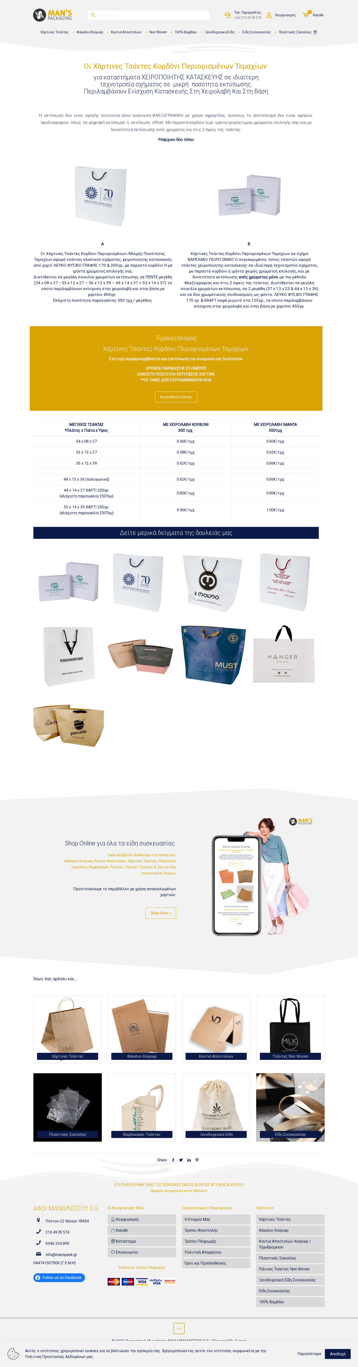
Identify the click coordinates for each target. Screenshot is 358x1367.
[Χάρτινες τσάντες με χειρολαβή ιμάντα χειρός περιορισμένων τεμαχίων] (283, 654)
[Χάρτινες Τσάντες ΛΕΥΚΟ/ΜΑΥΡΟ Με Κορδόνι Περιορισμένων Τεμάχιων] (212, 582)
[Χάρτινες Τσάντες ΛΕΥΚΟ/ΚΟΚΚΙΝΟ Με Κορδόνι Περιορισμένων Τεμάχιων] (283, 582)
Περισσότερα (309, 1353)
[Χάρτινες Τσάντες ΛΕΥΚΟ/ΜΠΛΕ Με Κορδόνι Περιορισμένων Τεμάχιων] (140, 582)
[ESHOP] (315, 32)
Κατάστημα (126, 1241)
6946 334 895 (57, 1243)
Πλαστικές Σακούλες (277, 1258)
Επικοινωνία (127, 1252)
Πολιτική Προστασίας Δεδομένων (55, 1356)
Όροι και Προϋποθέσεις (205, 1263)
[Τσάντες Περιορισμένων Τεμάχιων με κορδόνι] (68, 654)
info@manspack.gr (61, 1254)
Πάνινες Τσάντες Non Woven (284, 1269)
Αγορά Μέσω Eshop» (176, 397)
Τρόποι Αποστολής (201, 1230)
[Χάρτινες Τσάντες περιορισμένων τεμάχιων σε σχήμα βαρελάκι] (68, 725)
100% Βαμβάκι (271, 1302)
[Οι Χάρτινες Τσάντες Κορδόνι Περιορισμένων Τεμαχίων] (68, 582)
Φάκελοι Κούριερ (274, 1230)
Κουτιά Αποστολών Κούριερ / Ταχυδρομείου (285, 1244)
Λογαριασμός (285, 15)
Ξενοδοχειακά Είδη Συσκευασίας (287, 1280)
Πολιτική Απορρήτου (203, 1252)
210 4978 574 (57, 1232)
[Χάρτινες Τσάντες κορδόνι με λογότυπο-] (140, 654)
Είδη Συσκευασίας (274, 1291)
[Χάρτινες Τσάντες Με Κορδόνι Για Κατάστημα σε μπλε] (212, 654)
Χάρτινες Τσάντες (275, 1219)
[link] (67, 1029)
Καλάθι (318, 15)
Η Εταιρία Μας (197, 1219)
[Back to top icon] (179, 1328)
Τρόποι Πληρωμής (201, 1241)
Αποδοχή (338, 1354)
